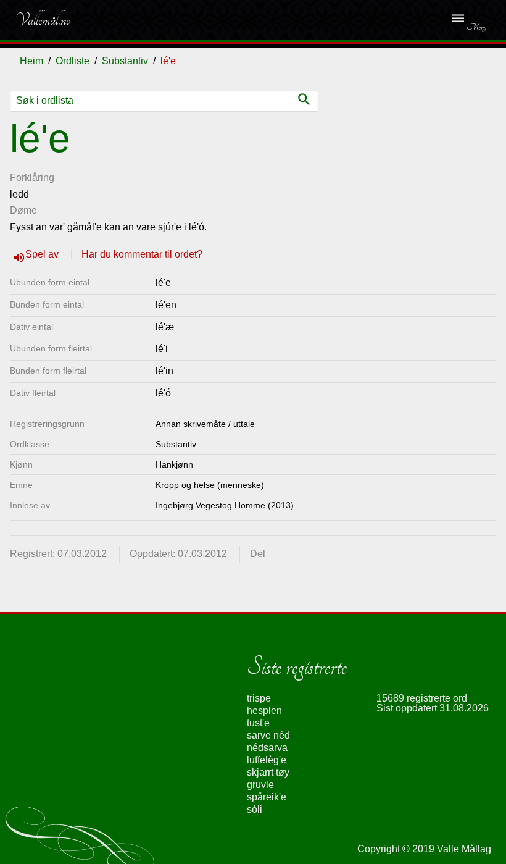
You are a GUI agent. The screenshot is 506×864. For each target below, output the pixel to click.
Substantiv (125, 61)
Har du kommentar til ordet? (141, 254)
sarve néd (268, 735)
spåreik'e (266, 797)
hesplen (264, 710)
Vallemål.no (42, 20)
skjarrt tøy (268, 772)
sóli (254, 809)
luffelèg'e (266, 760)
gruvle (260, 784)
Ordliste (72, 61)
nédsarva (267, 747)
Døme (23, 210)
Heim (31, 61)
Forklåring (32, 177)
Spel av (43, 254)
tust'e (258, 723)
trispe (259, 698)
